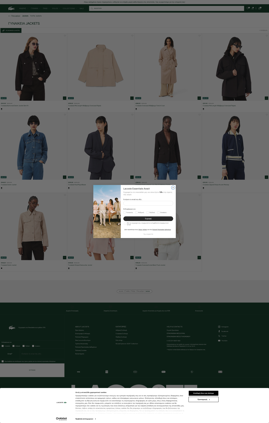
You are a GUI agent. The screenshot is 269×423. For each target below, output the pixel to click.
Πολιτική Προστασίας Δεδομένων (161, 229)
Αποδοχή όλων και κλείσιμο (203, 393)
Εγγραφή (148, 219)
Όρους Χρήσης (143, 229)
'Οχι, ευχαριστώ (148, 234)
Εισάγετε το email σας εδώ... (132, 199)
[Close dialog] (173, 187)
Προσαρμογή (202, 399)
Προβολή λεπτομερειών (84, 419)
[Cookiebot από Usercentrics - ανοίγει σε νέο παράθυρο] (61, 418)
